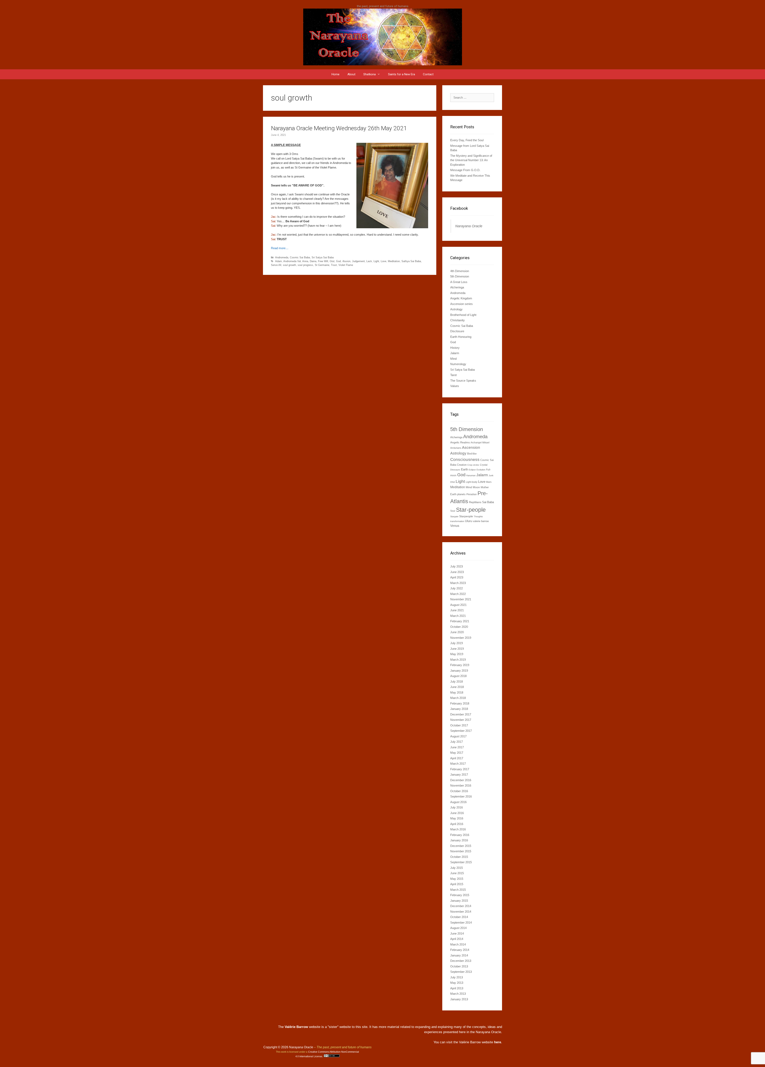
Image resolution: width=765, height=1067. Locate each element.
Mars (488, 482)
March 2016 (458, 829)
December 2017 (460, 714)
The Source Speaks (463, 380)
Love (383, 261)
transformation (457, 521)
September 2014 (461, 922)
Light (376, 261)
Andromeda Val (292, 261)
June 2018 (457, 687)
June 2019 (457, 648)
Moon (476, 487)
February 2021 (459, 621)
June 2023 (457, 572)
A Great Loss (458, 282)
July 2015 (456, 867)
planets (461, 494)
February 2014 (459, 949)
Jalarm (454, 353)
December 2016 (460, 780)
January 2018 (459, 708)
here (497, 1042)
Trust (334, 265)
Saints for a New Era (401, 74)
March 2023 (458, 583)
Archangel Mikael (480, 442)
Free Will (323, 261)
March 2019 (458, 659)
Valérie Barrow (296, 1027)
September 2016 (461, 796)
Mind (453, 358)
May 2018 (456, 692)
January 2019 (459, 670)
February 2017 (459, 769)
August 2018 (458, 676)
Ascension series (461, 304)
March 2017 (458, 763)
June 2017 (457, 747)
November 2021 (460, 599)
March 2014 (458, 944)
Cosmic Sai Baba (300, 257)
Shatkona (369, 74)
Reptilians (475, 502)
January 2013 (459, 999)
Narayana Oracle (468, 226)
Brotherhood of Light (463, 314)
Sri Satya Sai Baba (323, 257)
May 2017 (456, 752)
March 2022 (458, 594)
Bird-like (472, 453)
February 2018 (459, 703)
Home (335, 74)
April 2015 (456, 884)
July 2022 (456, 588)
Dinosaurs (455, 469)
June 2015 (457, 873)
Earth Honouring (460, 336)
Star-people (471, 509)
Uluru (468, 521)
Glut (332, 261)
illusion (346, 261)
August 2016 (458, 802)
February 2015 (459, 895)
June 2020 (457, 632)
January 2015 (459, 900)
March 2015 (458, 889)
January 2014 (459, 955)
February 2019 (459, 665)
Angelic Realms (460, 442)
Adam (278, 261)
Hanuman (471, 475)
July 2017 (456, 741)
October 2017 (459, 725)
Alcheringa (457, 287)
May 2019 (456, 654)
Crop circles (473, 465)
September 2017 (461, 730)
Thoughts (478, 516)
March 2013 (458, 993)
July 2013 (456, 977)
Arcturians (455, 448)
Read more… (279, 248)
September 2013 (461, 971)
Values (454, 386)
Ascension (471, 447)
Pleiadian (471, 494)
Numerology (458, 364)
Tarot (453, 375)
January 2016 (459, 840)
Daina (313, 261)
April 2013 (456, 988)
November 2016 (460, 785)
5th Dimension (459, 276)
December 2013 (460, 960)
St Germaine (322, 265)
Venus (454, 525)
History (455, 347)
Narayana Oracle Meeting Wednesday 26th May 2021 (339, 128)
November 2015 (460, 851)
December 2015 (460, 846)
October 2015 (459, 856)
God (338, 261)
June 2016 (457, 813)
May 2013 (456, 982)
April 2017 (456, 758)
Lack (369, 261)
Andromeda (281, 257)
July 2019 (456, 643)
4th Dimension (459, 271)
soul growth (289, 265)
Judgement (358, 261)
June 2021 (457, 610)
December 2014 (460, 906)
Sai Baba (488, 502)
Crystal (483, 464)
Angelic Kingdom (461, 298)
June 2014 (457, 933)
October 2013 (459, 966)
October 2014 (459, 917)
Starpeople (466, 516)
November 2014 (460, 911)
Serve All (276, 265)
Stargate (454, 516)
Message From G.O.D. (465, 170)
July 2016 (456, 807)
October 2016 (459, 791)
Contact (428, 74)
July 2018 (456, 681)
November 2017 (460, 719)
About (351, 74)
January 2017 (459, 774)
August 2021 (458, 604)
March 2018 (458, 698)
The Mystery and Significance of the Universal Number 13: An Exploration (471, 160)
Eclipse (472, 469)
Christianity (457, 320)
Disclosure (457, 331)
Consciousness (465, 459)
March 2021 (458, 615)
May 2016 (456, 818)
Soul (452, 510)
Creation (462, 464)
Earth (464, 469)
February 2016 (459, 835)
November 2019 (460, 637)
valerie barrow (481, 521)
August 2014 (458, 928)
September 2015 (461, 862)
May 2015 (456, 878)
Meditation (394, 261)
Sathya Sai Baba (411, 261)
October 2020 (459, 626)
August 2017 (458, 736)
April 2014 (456, 939)
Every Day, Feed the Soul (467, 140)
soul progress (305, 265)
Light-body (471, 482)
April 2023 (456, 577)
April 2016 (456, 824)
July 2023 (456, 566)
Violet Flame (345, 265)
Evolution (481, 469)
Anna (305, 261)
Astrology (456, 309)
